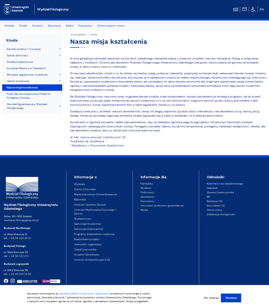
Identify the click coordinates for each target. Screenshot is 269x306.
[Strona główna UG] (16, 6)
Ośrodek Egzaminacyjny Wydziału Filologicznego (27, 106)
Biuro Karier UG (216, 205)
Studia (94, 34)
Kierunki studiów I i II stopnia (24, 49)
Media (144, 210)
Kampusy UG (214, 201)
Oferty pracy (214, 210)
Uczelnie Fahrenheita (86, 254)
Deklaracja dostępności (221, 214)
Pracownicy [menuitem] (85, 25)
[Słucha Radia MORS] (235, 9)
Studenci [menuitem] (37, 25)
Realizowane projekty (87, 239)
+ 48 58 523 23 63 (20, 274)
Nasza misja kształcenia (22, 87)
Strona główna (78, 34)
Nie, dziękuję (211, 297)
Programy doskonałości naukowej (94, 234)
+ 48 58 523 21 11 (19, 256)
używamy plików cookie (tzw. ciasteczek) (84, 293)
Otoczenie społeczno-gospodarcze (162, 205)
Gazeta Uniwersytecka (220, 192)
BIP (208, 196)
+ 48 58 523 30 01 (20, 238)
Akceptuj (231, 297)
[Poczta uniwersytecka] (244, 9)
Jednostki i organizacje (88, 244)
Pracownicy (147, 201)
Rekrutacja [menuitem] (54, 25)
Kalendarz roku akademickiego (225, 183)
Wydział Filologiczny (53, 9)
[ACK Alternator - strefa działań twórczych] (51, 281)
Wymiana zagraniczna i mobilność (27, 74)
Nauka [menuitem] (69, 25)
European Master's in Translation (26, 68)
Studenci (146, 188)
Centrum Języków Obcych (90, 204)
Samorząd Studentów (87, 223)
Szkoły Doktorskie (85, 189)
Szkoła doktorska (17, 55)
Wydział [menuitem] (9, 25)
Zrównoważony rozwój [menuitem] (110, 25)
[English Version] (262, 9)
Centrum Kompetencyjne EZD (92, 259)
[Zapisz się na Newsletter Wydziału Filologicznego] (27, 281)
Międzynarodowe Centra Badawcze (95, 194)
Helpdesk (212, 188)
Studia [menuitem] (23, 25)
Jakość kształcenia (18, 81)
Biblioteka (80, 199)
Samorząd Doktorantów (88, 229)
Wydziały (79, 184)
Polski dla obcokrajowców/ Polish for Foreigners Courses (29, 95)
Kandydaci (147, 183)
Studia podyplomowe (20, 62)
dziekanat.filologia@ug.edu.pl (21, 220)
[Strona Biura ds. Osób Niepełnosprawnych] (253, 9)
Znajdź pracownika (85, 249)
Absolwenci (147, 196)
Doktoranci (147, 192)
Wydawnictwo (82, 218)
